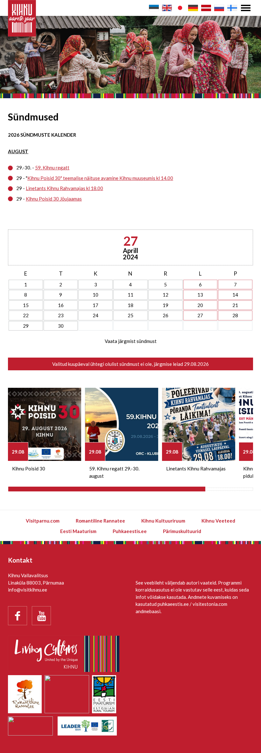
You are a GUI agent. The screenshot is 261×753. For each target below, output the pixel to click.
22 (26, 315)
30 (61, 326)
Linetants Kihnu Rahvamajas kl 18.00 (64, 188)
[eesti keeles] (154, 8)
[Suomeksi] (232, 8)
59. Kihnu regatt (52, 167)
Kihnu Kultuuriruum (163, 521)
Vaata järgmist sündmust (131, 341)
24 (95, 315)
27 (200, 315)
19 (165, 305)
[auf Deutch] (193, 8)
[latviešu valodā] (206, 8)
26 (165, 315)
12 (165, 295)
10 (95, 295)
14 (235, 295)
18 (130, 305)
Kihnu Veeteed (218, 521)
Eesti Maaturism (78, 531)
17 (95, 305)
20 (200, 305)
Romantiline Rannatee (100, 521)
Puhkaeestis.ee (130, 531)
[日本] (180, 8)
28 (235, 315)
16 (61, 305)
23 (61, 315)
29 (26, 326)
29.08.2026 (196, 364)
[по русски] (219, 8)
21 (235, 305)
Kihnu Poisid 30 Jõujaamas (54, 199)
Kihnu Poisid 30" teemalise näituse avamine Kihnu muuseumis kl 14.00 (100, 178)
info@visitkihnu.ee (27, 589)
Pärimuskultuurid (182, 531)
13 (200, 295)
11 (130, 295)
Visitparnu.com (43, 521)
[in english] (167, 8)
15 (26, 305)
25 (130, 315)
